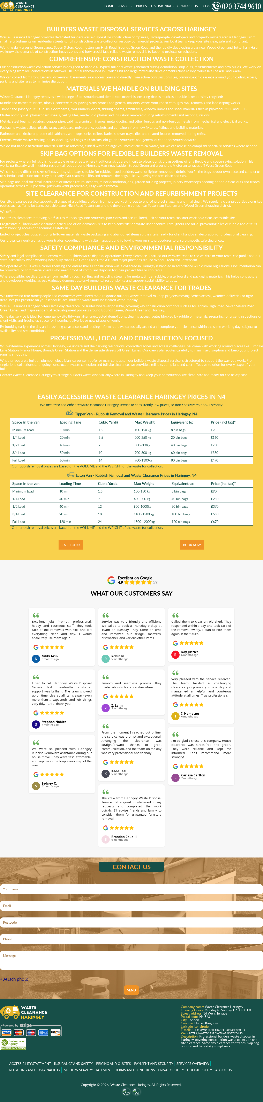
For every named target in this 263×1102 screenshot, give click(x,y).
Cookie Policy (199, 1070)
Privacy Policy (171, 1070)
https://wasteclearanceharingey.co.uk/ (216, 1033)
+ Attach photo (14, 979)
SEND (131, 990)
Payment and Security (153, 1063)
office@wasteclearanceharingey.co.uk (218, 1030)
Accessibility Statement (30, 1063)
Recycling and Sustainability (34, 1070)
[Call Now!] (237, 6)
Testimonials (162, 6)
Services (125, 6)
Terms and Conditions (135, 1070)
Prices (141, 6)
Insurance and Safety (73, 1063)
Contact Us (187, 6)
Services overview (192, 1063)
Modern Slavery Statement (88, 1070)
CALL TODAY (71, 545)
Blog (206, 6)
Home (109, 6)
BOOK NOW (192, 545)
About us (223, 1070)
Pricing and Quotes (113, 1063)
